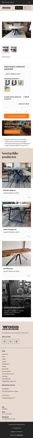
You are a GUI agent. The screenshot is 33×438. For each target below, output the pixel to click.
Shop (3, 356)
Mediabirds (20, 435)
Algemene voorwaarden (16, 431)
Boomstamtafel (6, 371)
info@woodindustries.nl (8, 398)
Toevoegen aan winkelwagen (16, 116)
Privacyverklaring (16, 428)
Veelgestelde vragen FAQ (9, 381)
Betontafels (5, 369)
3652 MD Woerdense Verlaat (10, 391)
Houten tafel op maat (8, 374)
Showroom (19, 8)
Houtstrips (5, 376)
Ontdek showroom (12, 132)
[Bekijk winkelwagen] (25, 8)
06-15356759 (5, 395)
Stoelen (4, 361)
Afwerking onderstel (12, 78)
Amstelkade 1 (5, 389)
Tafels (3, 359)
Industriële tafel (6, 379)
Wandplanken (5, 364)
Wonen (4, 366)
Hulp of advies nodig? (30, 2)
